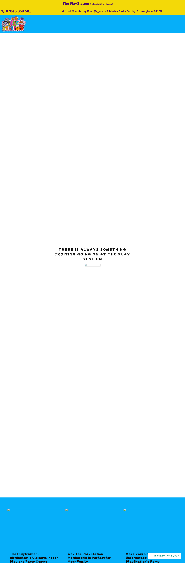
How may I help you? (163, 555)
